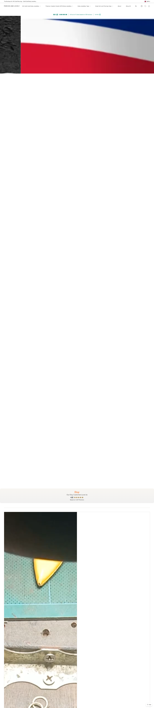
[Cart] (149, 6)
